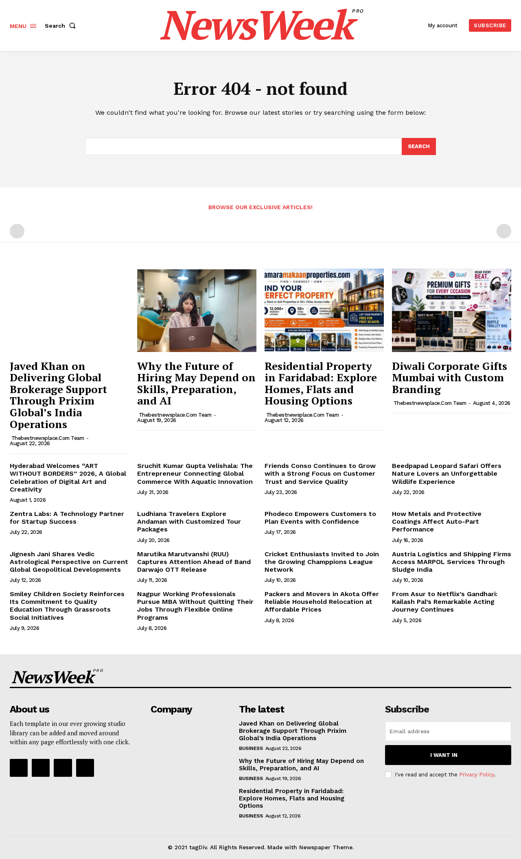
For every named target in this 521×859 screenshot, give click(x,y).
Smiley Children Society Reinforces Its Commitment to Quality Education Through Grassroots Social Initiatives (67, 605)
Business (251, 748)
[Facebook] (19, 768)
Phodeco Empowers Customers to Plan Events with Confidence (320, 517)
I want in (444, 755)
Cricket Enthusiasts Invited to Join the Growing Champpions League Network (322, 561)
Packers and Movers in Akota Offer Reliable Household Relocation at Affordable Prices (322, 601)
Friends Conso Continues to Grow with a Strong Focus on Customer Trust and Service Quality (320, 473)
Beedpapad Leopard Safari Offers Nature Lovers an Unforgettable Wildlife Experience (446, 473)
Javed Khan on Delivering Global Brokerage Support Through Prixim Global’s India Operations (58, 395)
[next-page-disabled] (504, 231)
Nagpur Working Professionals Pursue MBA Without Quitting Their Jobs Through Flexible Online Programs (195, 605)
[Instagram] (41, 768)
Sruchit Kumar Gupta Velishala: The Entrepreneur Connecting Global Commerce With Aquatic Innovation (195, 473)
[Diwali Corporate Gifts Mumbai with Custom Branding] (451, 310)
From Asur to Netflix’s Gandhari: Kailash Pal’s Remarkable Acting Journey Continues (444, 601)
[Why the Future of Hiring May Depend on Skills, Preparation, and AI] (196, 310)
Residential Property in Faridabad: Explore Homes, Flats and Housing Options (321, 383)
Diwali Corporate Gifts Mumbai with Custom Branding (449, 377)
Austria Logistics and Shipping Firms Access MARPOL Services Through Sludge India (451, 561)
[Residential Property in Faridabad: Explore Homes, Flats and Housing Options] (324, 310)
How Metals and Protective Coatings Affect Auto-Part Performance (437, 521)
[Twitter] (63, 768)
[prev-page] (17, 231)
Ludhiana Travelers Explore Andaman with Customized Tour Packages (189, 521)
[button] (62, 25)
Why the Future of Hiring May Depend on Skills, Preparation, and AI (196, 383)
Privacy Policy (476, 775)
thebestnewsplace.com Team (47, 438)
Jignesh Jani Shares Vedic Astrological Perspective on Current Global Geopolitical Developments (69, 561)
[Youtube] (85, 768)
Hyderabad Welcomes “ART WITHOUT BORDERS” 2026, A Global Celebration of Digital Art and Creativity (68, 477)
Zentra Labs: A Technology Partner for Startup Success (67, 517)
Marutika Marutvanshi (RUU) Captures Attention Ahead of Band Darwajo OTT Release (194, 561)
